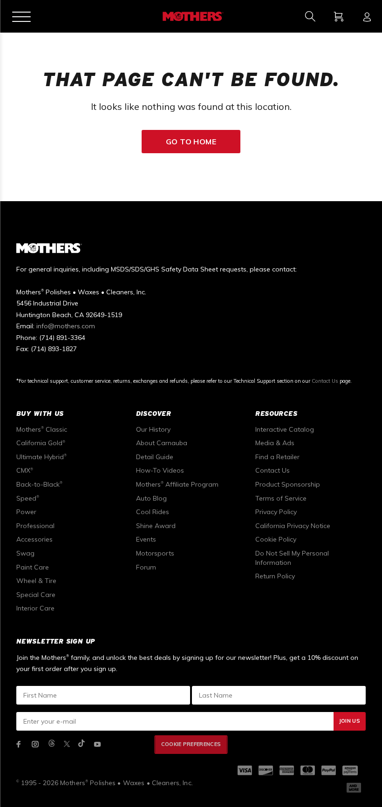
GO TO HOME (191, 141)
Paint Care (32, 567)
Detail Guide (154, 457)
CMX (24, 470)
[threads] (51, 744)
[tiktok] (81, 744)
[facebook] (19, 744)
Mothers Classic (41, 429)
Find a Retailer (277, 457)
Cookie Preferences (191, 744)
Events (146, 539)
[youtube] (97, 744)
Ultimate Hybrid (41, 457)
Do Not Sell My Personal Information (292, 558)
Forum (146, 567)
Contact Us (325, 381)
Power (26, 512)
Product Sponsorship (287, 484)
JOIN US (349, 721)
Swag (25, 553)
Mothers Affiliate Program (177, 484)
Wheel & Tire (36, 580)
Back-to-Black (39, 484)
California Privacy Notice (292, 526)
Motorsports (155, 553)
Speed (27, 498)
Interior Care (35, 608)
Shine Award (156, 526)
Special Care (35, 594)
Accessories (34, 539)
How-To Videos (160, 470)
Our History (153, 429)
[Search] (310, 16)
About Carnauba (161, 443)
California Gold (40, 443)
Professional (35, 526)
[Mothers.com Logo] (192, 16)
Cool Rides (152, 512)
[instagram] (35, 744)
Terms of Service (281, 498)
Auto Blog (151, 498)
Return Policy (275, 576)
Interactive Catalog (284, 429)
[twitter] (67, 744)
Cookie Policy (275, 539)
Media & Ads (274, 443)
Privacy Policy (276, 512)
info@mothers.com (65, 326)
